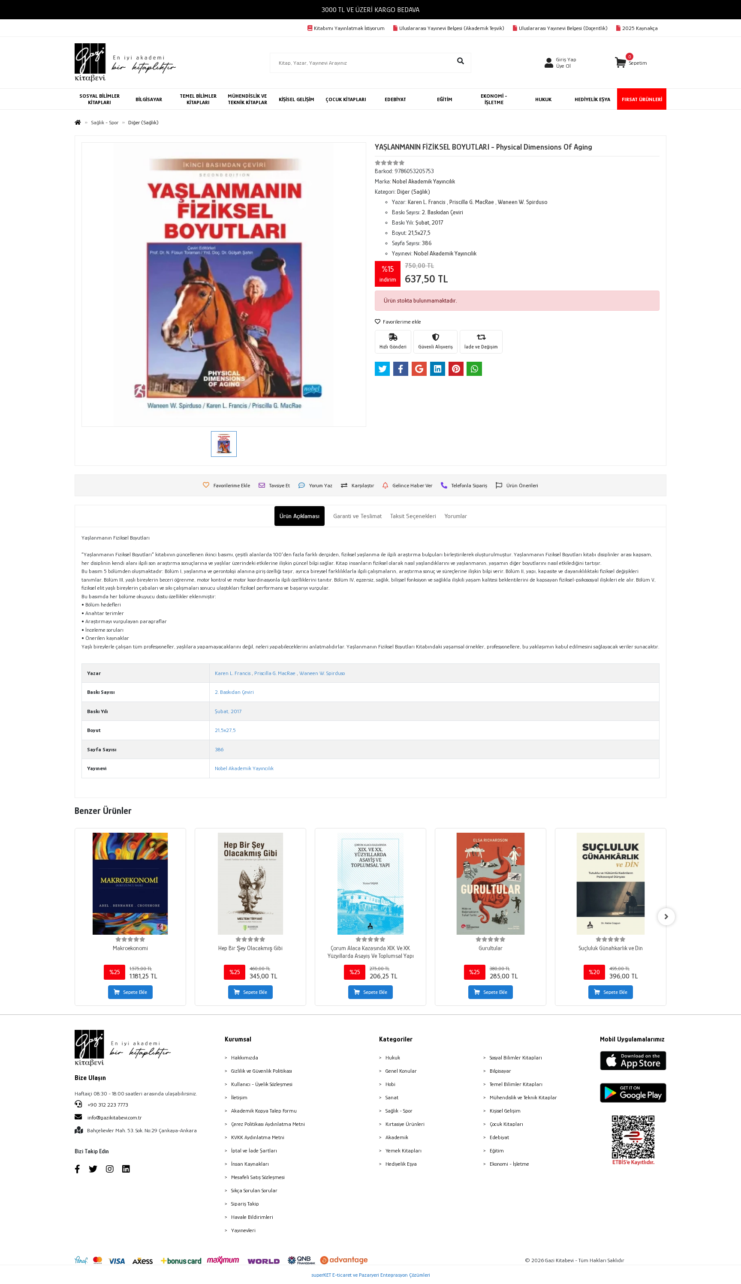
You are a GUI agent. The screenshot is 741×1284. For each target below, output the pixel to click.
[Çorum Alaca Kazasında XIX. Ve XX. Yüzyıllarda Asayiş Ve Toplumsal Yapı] (370, 884)
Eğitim (497, 1150)
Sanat (392, 1097)
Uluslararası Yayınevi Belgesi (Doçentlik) (563, 28)
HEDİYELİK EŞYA (592, 99)
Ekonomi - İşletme (509, 1164)
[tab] (299, 516)
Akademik (397, 1137)
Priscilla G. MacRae (274, 673)
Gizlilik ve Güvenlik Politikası (261, 1071)
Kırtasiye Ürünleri (405, 1124)
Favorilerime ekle (401, 321)
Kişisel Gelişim (505, 1110)
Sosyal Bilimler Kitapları (516, 1057)
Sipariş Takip (245, 1203)
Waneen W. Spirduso (322, 673)
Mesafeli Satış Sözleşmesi (258, 1177)
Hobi (390, 1084)
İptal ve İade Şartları (254, 1150)
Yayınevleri (243, 1230)
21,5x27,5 (225, 730)
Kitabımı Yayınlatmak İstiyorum (349, 28)
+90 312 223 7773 (107, 1104)
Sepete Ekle (135, 992)
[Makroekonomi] (130, 884)
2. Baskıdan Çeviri (234, 692)
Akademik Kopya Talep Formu (264, 1110)
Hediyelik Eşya (401, 1164)
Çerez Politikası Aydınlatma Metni (268, 1124)
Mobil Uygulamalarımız (632, 1039)
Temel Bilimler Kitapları (516, 1084)
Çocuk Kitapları (506, 1124)
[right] (666, 916)
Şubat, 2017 (228, 711)
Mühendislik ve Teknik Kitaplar (523, 1097)
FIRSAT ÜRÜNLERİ (642, 99)
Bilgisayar (500, 1071)
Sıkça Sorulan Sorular (254, 1190)
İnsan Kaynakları (250, 1164)
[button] (631, 63)
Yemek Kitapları (404, 1150)
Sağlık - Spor (399, 1110)
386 (219, 749)
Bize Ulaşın (90, 1078)
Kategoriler (396, 1039)
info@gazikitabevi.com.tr (114, 1117)
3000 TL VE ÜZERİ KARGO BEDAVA (370, 10)
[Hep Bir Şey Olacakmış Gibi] (250, 884)
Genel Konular (401, 1071)
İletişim (239, 1097)
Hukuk (393, 1057)
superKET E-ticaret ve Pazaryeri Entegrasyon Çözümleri (370, 1275)
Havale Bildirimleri (252, 1217)
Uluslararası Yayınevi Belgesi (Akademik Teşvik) (451, 28)
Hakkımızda (244, 1057)
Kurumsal (238, 1039)
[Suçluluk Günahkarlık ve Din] (611, 884)
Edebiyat (499, 1137)
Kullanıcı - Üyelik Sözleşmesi (261, 1084)
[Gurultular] (491, 884)
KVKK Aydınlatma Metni (257, 1137)
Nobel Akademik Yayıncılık (244, 768)
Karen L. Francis (232, 673)
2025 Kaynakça (640, 28)
